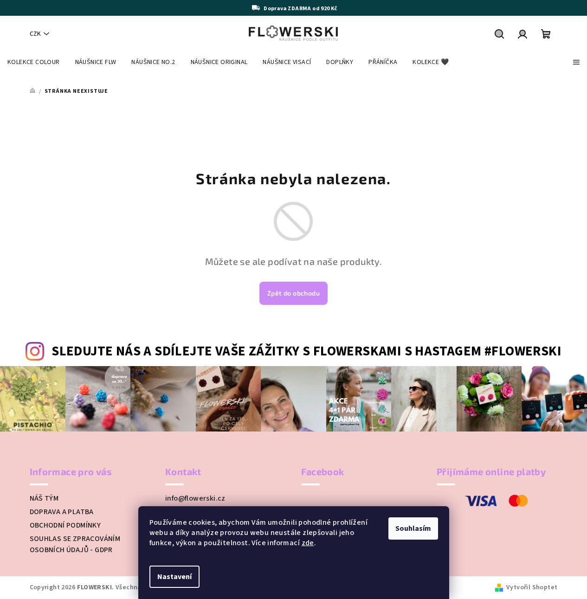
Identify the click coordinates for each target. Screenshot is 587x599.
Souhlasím (413, 528)
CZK (35, 34)
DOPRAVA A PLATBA (62, 512)
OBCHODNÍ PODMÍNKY (65, 525)
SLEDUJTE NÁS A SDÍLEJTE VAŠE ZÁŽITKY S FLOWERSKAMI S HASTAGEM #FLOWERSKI (306, 351)
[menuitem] (33, 62)
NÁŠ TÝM (44, 498)
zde (308, 543)
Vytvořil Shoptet (531, 587)
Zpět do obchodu (293, 293)
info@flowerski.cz (195, 498)
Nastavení (174, 577)
